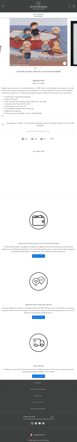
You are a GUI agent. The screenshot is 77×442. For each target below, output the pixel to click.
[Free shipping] (38, 342)
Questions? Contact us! (38, 131)
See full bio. (68, 93)
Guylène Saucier (24, 72)
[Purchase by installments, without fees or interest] (38, 220)
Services (38, 396)
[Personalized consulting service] (38, 281)
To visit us (38, 402)
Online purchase (38, 389)
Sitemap (38, 383)
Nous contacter (38, 409)
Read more (38, 256)
